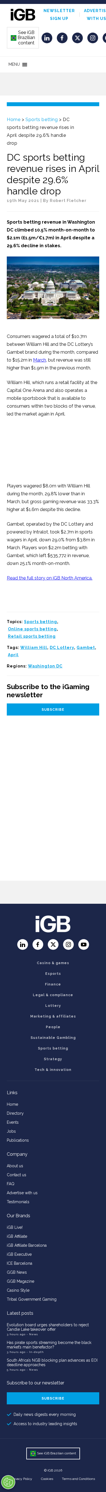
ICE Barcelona (19, 1263)
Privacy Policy (21, 1479)
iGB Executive (19, 1254)
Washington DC (45, 666)
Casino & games (53, 963)
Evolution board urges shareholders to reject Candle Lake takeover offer (48, 1327)
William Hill (33, 647)
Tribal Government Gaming (32, 1299)
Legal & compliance (53, 995)
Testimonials (18, 1202)
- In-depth (35, 1352)
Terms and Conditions (78, 1479)
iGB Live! (15, 1227)
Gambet (86, 647)
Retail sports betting (32, 636)
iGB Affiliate (17, 1236)
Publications (18, 1140)
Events (13, 1122)
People (53, 1027)
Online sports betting (32, 629)
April (13, 655)
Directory (15, 1113)
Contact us (16, 1175)
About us (15, 1166)
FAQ (10, 1184)
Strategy (53, 1059)
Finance (53, 984)
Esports (53, 974)
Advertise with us (22, 1193)
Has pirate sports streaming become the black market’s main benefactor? (49, 1344)
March (39, 360)
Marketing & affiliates (53, 1016)
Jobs (11, 1131)
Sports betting (41, 119)
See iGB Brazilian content (23, 38)
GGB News (17, 1272)
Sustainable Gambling (53, 1038)
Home (13, 119)
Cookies (47, 1479)
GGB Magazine (20, 1281)
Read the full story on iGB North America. (49, 578)
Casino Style (18, 1290)
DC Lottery (62, 647)
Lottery (53, 1006)
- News (32, 1334)
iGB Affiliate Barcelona (27, 1245)
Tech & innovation (53, 1070)
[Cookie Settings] (8, 1482)
